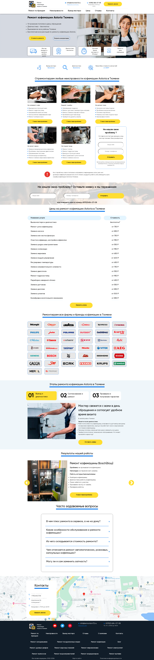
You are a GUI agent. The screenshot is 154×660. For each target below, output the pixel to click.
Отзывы (98, 11)
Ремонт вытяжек (115, 654)
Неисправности (56, 11)
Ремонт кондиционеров (89, 654)
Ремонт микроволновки (89, 648)
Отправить (111, 157)
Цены (88, 11)
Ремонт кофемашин (98, 642)
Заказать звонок (113, 4)
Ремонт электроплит (115, 648)
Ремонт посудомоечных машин (68, 642)
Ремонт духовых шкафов (39, 648)
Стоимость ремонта (37, 38)
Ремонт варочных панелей (64, 648)
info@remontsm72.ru (74, 3)
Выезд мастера (74, 11)
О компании (102, 633)
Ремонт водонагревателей (64, 654)
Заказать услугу (81, 305)
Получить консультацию (61, 38)
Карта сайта (77, 658)
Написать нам (82, 625)
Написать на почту (73, 4)
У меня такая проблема (40, 121)
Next (129, 481)
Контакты (110, 11)
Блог (119, 642)
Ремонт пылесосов (39, 654)
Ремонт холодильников (38, 642)
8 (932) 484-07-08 (95, 3)
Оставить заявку (90, 442)
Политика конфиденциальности (111, 658)
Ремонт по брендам (36, 11)
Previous (25, 481)
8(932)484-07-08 (90, 202)
